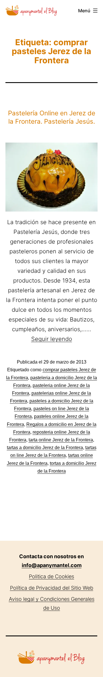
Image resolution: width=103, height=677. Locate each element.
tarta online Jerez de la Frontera (61, 439)
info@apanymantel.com (52, 565)
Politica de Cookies (51, 576)
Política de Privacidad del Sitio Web (51, 588)
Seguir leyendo (51, 338)
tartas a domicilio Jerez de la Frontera (45, 447)
